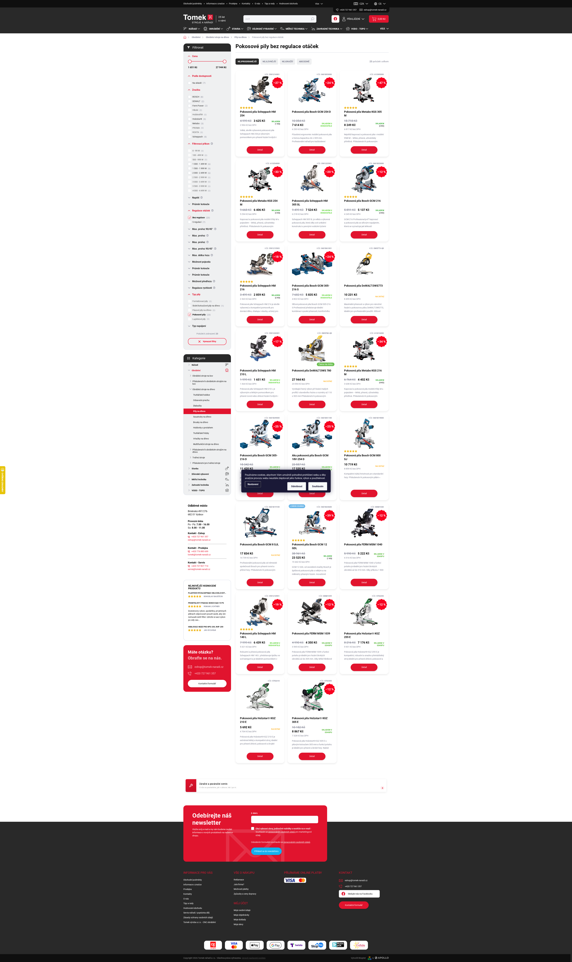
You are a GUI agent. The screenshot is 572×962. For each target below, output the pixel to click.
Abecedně (304, 61)
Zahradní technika (200, 485)
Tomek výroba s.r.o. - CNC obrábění (199, 922)
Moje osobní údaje (242, 910)
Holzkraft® (199, 114)
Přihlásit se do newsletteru (266, 851)
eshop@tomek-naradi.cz (199, 540)
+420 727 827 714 (199, 566)
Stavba (195, 468)
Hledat (313, 19)
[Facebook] (335, 19)
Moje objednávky (241, 915)
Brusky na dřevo (200, 422)
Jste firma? (239, 884)
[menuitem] (192, 28)
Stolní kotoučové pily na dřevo (207, 305)
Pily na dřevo (199, 411)
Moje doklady (240, 919)
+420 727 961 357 (199, 536)
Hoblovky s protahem (203, 427)
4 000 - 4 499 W (201, 190)
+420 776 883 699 (199, 551)
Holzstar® (198, 119)
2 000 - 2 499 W (201, 173)
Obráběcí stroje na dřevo (203, 389)
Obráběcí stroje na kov (202, 376)
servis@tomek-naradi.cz (199, 569)
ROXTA (197, 132)
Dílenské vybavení (200, 474)
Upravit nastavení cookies (253, 958)
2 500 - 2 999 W (201, 177)
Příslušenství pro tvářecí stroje (206, 463)
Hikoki (196, 110)
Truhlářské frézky (201, 433)
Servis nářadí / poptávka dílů (196, 913)
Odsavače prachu (201, 400)
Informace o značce (215, 3)
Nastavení (253, 484)
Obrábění (196, 370)
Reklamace (239, 879)
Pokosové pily (201, 314)
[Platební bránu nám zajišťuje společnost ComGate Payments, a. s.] (213, 945)
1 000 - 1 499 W (201, 164)
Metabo (197, 123)
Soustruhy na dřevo (202, 417)
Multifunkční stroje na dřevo (206, 444)
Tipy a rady (270, 3)
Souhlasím (317, 486)
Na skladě (198, 83)
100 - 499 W (199, 155)
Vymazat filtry (209, 341)
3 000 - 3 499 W (201, 182)
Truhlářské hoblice (201, 395)
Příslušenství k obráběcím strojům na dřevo (209, 450)
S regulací (198, 222)
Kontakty (246, 3)
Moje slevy (238, 924)
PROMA (197, 128)
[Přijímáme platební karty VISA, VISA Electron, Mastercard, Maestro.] (234, 945)
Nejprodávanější (247, 61)
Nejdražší (287, 61)
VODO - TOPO (198, 490)
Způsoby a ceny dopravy (245, 894)
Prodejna (233, 3)
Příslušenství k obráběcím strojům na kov (209, 382)
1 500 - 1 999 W (201, 168)
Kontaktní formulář (207, 683)
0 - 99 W (197, 150)
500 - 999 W (199, 159)
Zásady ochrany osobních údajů (198, 917)
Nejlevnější (269, 61)
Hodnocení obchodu (288, 3)
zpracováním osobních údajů (281, 832)
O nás (257, 3)
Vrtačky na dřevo (201, 438)
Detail (260, 150)
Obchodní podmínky (192, 3)
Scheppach (199, 136)
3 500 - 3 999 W (201, 186)
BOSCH (197, 97)
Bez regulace (200, 217)
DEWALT (197, 101)
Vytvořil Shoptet (358, 958)
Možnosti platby (241, 889)
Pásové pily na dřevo (203, 310)
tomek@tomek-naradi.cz (199, 554)
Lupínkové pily (200, 319)
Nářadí (195, 365)
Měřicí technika (199, 479)
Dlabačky (197, 406)
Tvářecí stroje (198, 457)
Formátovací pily (201, 301)
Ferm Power (199, 106)
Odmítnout (296, 486)
